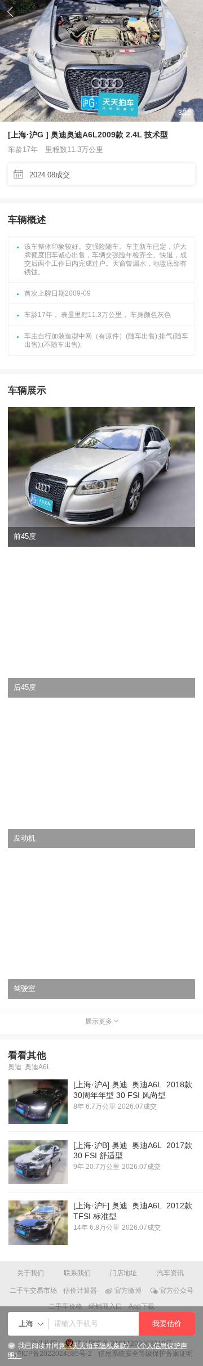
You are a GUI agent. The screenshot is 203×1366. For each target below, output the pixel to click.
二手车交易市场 (33, 1290)
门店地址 (123, 1273)
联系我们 (77, 1273)
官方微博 (128, 1290)
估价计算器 (80, 1290)
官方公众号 (176, 1290)
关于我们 (30, 1273)
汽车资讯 (170, 1273)
